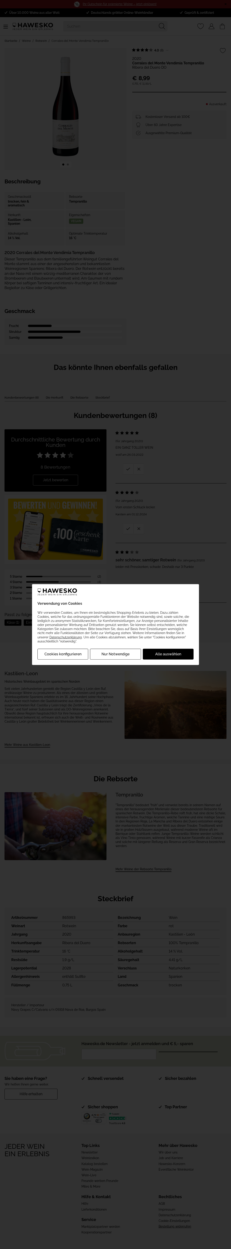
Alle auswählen (168, 654)
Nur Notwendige (115, 654)
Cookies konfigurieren (62, 654)
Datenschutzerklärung (65, 637)
